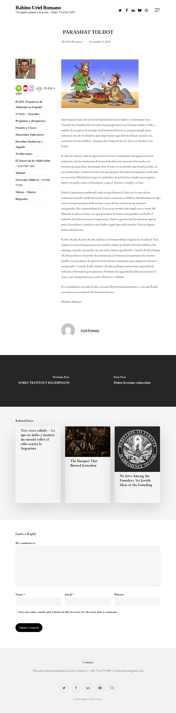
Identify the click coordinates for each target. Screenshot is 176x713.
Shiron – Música (25, 192)
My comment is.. (25, 543)
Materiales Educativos (29, 134)
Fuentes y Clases (25, 127)
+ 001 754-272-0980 (100, 670)
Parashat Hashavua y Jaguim (29, 144)
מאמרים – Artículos (27, 114)
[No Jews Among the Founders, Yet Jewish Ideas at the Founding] (137, 464)
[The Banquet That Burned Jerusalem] (87, 464)
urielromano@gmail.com (128, 670)
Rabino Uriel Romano (45, 9)
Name (20, 594)
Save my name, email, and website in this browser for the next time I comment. (68, 612)
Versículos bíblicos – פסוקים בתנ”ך (32, 182)
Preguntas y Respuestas (30, 121)
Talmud (20, 173)
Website (119, 594)
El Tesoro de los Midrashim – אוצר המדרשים (32, 163)
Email (69, 594)
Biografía (21, 199)
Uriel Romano (73, 41)
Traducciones (23, 153)
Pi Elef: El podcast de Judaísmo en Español (28, 104)
